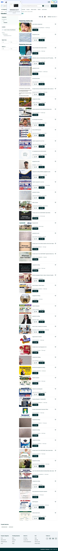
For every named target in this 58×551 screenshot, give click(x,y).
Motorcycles (22, 9)
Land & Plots (44, 9)
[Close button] (20, 1)
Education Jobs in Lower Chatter (26, 11)
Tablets (39, 9)
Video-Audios (33, 9)
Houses (28, 9)
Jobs (5, 11)
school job (11, 526)
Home (2, 11)
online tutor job (4, 526)
